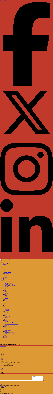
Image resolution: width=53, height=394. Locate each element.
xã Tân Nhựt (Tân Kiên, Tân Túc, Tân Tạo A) (9, 328)
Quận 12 (5, 315)
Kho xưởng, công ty (5, 264)
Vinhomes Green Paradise (7, 316)
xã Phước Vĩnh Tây (7, 289)
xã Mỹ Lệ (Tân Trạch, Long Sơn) (8, 283)
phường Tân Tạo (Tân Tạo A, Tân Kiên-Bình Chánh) (10, 323)
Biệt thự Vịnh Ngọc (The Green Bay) (7, 272)
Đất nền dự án (4, 268)
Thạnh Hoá (5, 301)
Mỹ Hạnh (6, 295)
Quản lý (2, 338)
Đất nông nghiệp (4, 269)
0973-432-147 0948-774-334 (3, 0)
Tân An (4, 299)
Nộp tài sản (2, 339)
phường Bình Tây (7, 309)
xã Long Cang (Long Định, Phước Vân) (9, 284)
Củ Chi (4, 319)
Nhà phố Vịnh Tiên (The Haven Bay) (7, 273)
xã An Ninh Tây (6, 298)
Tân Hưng (5, 303)
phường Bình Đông (7, 312)
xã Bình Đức (6, 292)
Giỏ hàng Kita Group (5, 276)
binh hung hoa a (3, 359)
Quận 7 (4, 311)
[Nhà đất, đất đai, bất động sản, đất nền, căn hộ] (5, 259)
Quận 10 (5, 314)
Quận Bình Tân (5, 320)
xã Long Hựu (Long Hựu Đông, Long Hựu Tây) (10, 285)
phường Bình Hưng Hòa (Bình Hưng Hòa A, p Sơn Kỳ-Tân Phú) (11, 324)
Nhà (1, 262)
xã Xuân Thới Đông (7, 318)
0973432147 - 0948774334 (3, 346)
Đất (1, 267)
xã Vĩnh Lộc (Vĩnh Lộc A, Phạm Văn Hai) (9, 329)
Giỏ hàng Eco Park (4, 274)
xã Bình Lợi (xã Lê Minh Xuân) (8, 330)
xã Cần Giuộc (6, 286)
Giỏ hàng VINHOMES (5, 271)
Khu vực (2, 280)
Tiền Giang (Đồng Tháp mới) (5, 336)
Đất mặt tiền (4, 270)
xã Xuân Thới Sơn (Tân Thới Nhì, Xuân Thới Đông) (10, 333)
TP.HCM (3, 304)
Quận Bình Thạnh (5, 326)
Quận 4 (4, 307)
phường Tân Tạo (6, 321)
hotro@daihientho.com (2, 1)
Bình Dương (5, 305)
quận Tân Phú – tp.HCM (6, 325)
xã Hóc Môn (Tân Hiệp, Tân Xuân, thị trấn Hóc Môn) (10, 332)
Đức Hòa (5, 294)
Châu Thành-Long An (6, 281)
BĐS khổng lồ (2, 278)
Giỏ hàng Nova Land (5, 277)
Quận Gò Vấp (5, 331)
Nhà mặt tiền (4, 265)
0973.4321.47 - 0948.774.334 (3, 386)
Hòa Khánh (6, 296)
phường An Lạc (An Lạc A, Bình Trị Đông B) (9, 322)
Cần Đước (5, 282)
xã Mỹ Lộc (6, 288)
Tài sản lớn (4, 279)
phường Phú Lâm (7, 310)
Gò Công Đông (5, 337)
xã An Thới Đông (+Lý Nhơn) (8, 317)
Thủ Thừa (5, 300)
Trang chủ (2, 260)
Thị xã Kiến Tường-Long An (7, 302)
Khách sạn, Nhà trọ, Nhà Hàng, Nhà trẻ (6, 263)
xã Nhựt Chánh (6, 293)
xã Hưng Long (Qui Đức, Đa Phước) (8, 327)
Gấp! (3, 353)
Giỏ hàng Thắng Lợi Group (5, 275)
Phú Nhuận (5, 335)
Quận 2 (4, 306)
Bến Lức (5, 290)
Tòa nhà (3, 266)
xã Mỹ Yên (6, 291)
